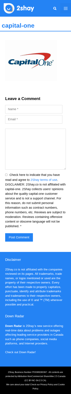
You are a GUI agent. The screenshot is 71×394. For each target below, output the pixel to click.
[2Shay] (18, 8)
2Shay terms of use (44, 180)
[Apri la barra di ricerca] (54, 8)
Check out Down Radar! (20, 352)
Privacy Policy (46, 384)
